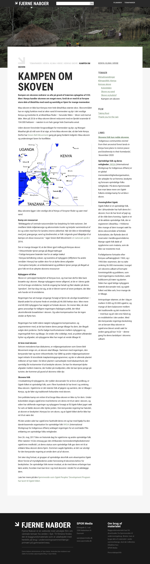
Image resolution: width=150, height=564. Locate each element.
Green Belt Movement (38, 135)
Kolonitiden (106, 88)
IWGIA (66, 424)
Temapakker (129, 3)
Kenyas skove (71, 63)
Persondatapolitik (115, 552)
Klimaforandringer (106, 77)
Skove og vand (108, 91)
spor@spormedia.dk (84, 538)
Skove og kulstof (108, 95)
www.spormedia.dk (84, 541)
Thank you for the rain (108, 117)
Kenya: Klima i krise (53, 63)
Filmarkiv (117, 3)
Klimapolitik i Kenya (107, 80)
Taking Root (103, 113)
